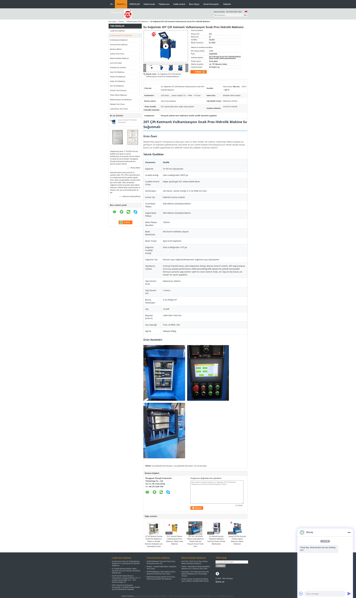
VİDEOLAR (134, 4)
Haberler (227, 4)
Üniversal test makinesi (119, 45)
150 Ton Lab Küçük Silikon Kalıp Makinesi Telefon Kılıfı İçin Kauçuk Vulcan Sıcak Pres (195, 541)
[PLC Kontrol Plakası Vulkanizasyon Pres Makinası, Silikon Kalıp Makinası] (174, 528)
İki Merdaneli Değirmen (119, 40)
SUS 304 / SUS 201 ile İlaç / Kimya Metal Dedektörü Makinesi (194, 562)
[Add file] (301, 593)
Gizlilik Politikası (127, 596)
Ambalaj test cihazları (118, 68)
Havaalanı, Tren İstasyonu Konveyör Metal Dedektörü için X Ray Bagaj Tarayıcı (195, 574)
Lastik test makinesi (117, 31)
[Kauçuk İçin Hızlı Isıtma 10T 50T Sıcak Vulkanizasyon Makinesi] (165, 46)
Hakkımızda (149, 4)
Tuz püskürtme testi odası (183, 466)
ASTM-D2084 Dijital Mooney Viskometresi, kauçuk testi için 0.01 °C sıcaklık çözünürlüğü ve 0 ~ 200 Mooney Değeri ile (126, 579)
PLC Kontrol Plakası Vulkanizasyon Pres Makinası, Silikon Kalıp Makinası (174, 540)
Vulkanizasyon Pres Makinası (137, 22)
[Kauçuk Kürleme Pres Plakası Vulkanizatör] (113, 122)
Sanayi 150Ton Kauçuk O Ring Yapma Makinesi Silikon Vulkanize (237, 540)
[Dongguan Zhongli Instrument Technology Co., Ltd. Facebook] (217, 574)
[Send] (349, 593)
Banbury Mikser (116, 49)
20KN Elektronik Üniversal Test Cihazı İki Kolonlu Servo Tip (161, 562)
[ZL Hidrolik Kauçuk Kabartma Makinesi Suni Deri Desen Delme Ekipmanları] (216, 528)
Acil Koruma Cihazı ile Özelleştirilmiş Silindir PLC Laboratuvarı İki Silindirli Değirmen (126, 563)
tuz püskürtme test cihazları (162, 466)
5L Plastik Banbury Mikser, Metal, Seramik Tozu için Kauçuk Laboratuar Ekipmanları (126, 571)
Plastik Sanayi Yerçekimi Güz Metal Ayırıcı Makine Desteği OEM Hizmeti (195, 580)
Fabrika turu (164, 4)
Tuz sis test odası (200, 466)
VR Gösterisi (116, 12)
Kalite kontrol (179, 4)
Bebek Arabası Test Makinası (121, 100)
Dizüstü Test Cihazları (118, 90)
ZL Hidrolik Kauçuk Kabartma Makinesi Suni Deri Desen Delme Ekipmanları (216, 540)
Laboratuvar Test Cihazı (119, 109)
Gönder (220, 566)
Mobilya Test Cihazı (117, 104)
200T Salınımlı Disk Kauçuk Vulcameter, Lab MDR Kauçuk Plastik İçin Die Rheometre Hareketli (126, 587)
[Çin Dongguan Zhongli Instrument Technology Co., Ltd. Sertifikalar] (117, 137)
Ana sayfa (112, 22)
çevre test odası (116, 63)
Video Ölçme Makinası (118, 95)
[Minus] (349, 532)
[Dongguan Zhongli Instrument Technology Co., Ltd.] (128, 14)
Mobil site (220, 582)
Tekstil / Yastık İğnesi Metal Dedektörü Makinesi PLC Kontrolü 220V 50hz (195, 568)
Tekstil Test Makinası (117, 77)
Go (245, 15)
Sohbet (198, 72)
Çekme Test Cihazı (117, 54)
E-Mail (218, 578)
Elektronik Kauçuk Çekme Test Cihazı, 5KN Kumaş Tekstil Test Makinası (161, 578)
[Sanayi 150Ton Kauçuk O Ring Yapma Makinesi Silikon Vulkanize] (237, 528)
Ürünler (121, 22)
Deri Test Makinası (117, 86)
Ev (111, 4)
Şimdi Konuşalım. (211, 4)
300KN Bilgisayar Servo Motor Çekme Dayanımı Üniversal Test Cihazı (161, 573)
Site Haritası (227, 578)
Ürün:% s (121, 4)
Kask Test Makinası (117, 72)
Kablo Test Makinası (117, 81)
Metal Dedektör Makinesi (119, 58)
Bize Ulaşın (194, 4)
